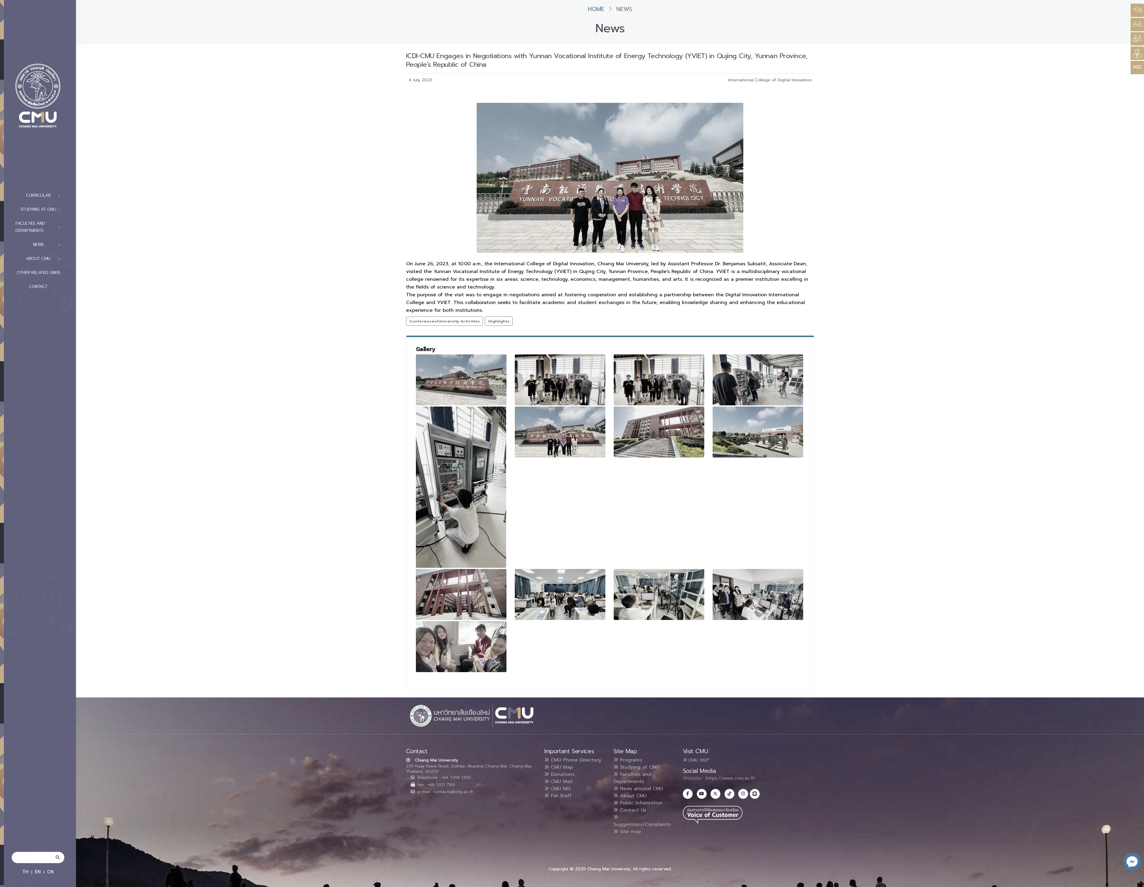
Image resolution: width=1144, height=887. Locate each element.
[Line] (755, 794)
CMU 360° (698, 760)
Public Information (640, 803)
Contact (38, 286)
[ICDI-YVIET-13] (461, 646)
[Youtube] (702, 794)
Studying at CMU (639, 767)
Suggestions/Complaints (642, 824)
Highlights (498, 321)
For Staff (560, 795)
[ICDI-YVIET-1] (461, 379)
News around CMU (640, 788)
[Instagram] (743, 794)
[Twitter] (715, 794)
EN (38, 871)
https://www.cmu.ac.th (730, 778)
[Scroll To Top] (1133, 880)
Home (596, 9)
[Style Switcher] (1137, 24)
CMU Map (561, 767)
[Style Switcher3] (1137, 10)
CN (50, 871)
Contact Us (632, 810)
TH (25, 871)
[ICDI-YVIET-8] (758, 432)
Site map (629, 831)
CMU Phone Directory (575, 760)
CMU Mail (560, 781)
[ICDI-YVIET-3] (659, 379)
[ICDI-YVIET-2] (560, 379)
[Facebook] (688, 794)
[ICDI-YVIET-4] (758, 379)
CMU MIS (560, 788)
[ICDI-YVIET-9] (461, 594)
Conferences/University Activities (444, 321)
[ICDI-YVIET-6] (560, 432)
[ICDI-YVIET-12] (758, 594)
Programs (630, 760)
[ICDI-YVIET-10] (560, 594)
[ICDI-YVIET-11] (659, 594)
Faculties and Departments (632, 778)
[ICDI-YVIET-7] (659, 432)
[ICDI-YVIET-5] (461, 487)
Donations (562, 774)
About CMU (632, 795)
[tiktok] (729, 794)
